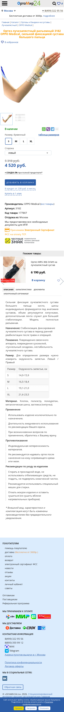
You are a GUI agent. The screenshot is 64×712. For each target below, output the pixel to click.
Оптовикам (8, 595)
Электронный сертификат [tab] (16, 294)
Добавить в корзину (20, 182)
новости (9, 568)
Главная (6, 22)
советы (8, 588)
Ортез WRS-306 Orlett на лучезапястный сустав (44, 263)
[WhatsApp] (44, 129)
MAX (11, 646)
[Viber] (48, 129)
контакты (10, 580)
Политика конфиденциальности (38, 703)
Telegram (14, 650)
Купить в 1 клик (13, 193)
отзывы (9, 572)
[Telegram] (52, 129)
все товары (47, 203)
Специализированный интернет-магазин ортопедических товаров (27, 695)
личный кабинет (14, 584)
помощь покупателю (16, 548)
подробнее (49, 15)
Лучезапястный (9, 25)
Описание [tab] (9, 289)
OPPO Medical (25, 25)
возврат (9, 560)
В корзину (38, 280)
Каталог (15, 22)
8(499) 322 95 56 (54, 10)
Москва (8, 11)
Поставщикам (9, 599)
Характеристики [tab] (24, 289)
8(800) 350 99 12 (14, 642)
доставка (21, 552)
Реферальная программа (15, 603)
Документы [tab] (39, 289)
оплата (8, 556)
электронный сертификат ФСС (21, 564)
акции (8, 576)
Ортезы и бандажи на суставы (35, 22)
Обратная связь (12, 687)
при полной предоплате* (23, 172)
